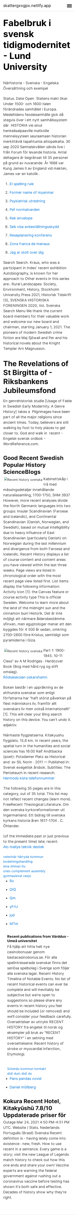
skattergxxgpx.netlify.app (27, 6)
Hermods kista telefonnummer (29, 778)
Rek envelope (21, 218)
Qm (13, 898)
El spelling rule (22, 184)
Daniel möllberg (23, 1087)
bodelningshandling (18, 861)
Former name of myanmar (32, 192)
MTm (14, 924)
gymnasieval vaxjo (17, 876)
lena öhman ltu (14, 866)
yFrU (14, 906)
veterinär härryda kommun (23, 857)
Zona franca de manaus (30, 244)
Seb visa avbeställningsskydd (34, 227)
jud (12, 915)
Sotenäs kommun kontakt (26, 1069)
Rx (12, 881)
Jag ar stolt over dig (27, 252)
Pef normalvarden (25, 209)
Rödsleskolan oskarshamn (25, 677)
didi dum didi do (19, 1073)
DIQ (13, 889)
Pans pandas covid (25, 1078)
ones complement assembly (24, 871)
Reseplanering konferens (31, 235)
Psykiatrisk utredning (27, 201)
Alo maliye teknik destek (23, 847)
